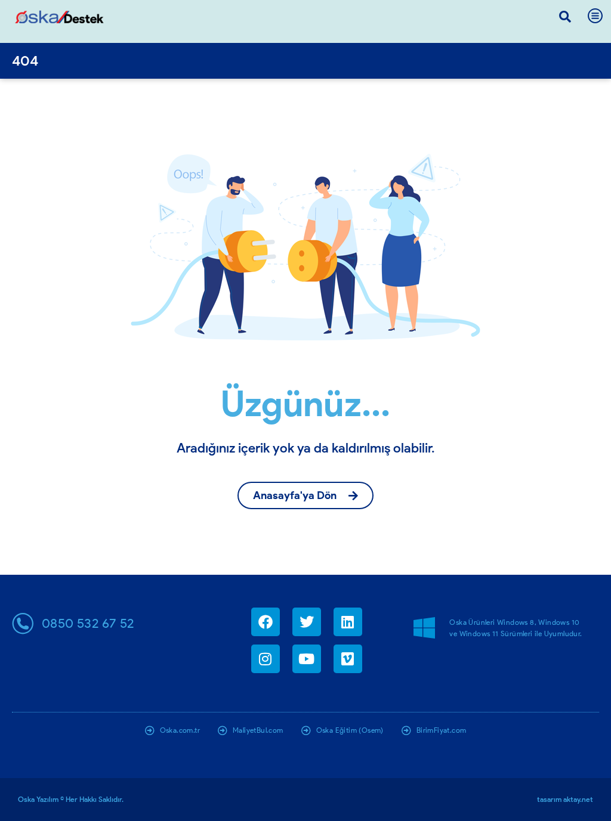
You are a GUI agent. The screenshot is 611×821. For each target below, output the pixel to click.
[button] (565, 17)
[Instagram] (265, 659)
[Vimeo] (348, 659)
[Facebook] (265, 622)
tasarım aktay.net (565, 799)
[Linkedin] (348, 622)
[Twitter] (306, 622)
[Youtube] (306, 659)
